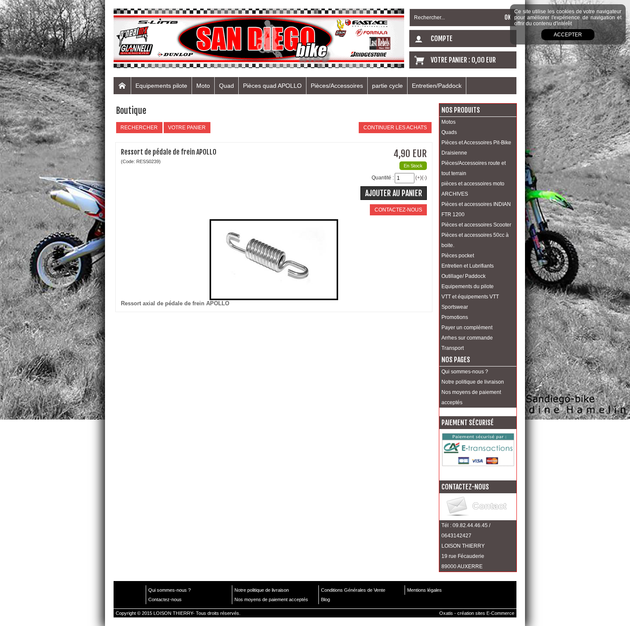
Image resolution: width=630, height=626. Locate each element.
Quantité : (383, 178)
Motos (448, 122)
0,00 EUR (483, 60)
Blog (325, 599)
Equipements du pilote (467, 286)
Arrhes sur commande (467, 338)
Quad (226, 85)
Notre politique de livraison (472, 382)
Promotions (454, 317)
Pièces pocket (457, 256)
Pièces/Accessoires (337, 85)
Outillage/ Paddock (463, 276)
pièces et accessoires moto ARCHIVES (472, 189)
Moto (203, 85)
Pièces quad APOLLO (272, 85)
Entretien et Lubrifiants (467, 266)
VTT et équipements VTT (470, 297)
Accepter (568, 35)
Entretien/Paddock (437, 85)
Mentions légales (424, 590)
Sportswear (454, 307)
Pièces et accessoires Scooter (476, 225)
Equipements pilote (161, 85)
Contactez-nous (165, 599)
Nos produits (460, 110)
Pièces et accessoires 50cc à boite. (475, 240)
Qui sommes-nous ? (464, 372)
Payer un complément (466, 328)
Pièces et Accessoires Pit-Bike (476, 143)
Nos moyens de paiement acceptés (471, 397)
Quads (449, 132)
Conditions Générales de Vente (353, 590)
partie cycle (387, 85)
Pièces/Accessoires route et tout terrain (473, 168)
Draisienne (454, 153)
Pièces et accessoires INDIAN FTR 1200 (476, 209)
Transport (452, 348)
